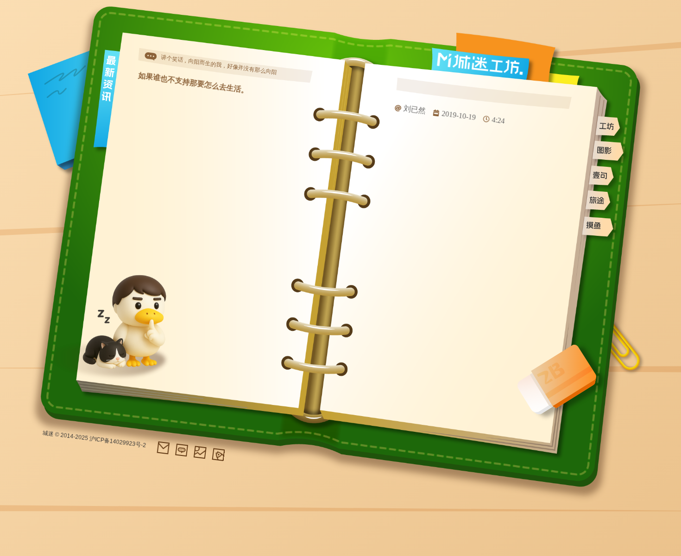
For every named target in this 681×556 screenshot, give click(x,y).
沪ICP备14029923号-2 (117, 442)
